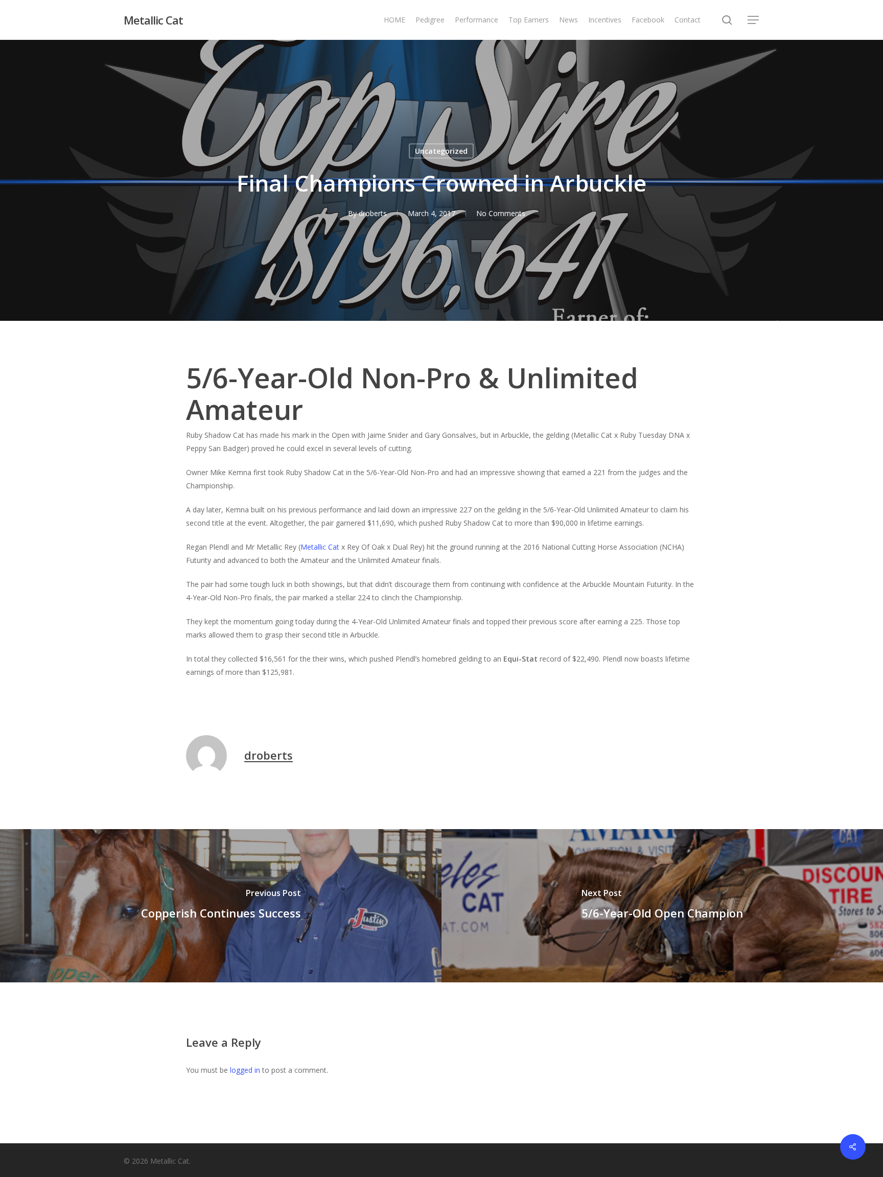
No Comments (500, 213)
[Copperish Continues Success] (221, 905)
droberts (373, 213)
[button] (754, 20)
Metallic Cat (153, 20)
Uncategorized (441, 151)
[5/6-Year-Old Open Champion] (662, 905)
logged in (245, 1070)
